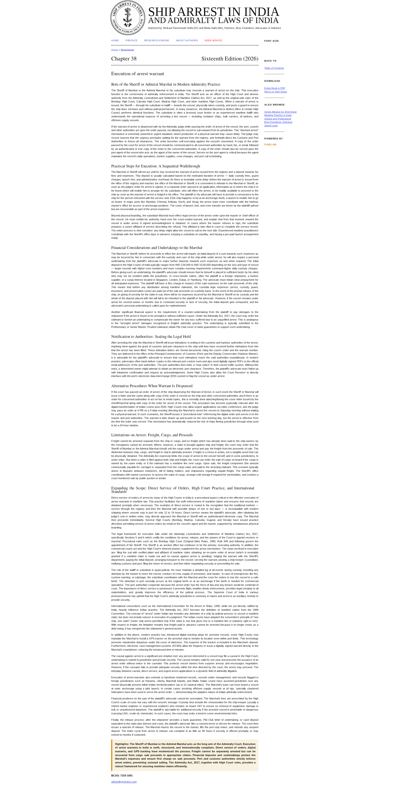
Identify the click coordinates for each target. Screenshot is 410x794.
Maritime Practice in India (278, 115)
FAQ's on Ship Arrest (275, 91)
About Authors (187, 40)
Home (115, 40)
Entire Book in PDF (274, 88)
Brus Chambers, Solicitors (278, 122)
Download (127, 50)
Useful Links (271, 125)
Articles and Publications (277, 118)
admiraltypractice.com (124, 781)
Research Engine (156, 40)
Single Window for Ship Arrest (280, 111)
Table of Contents (274, 68)
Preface (132, 40)
